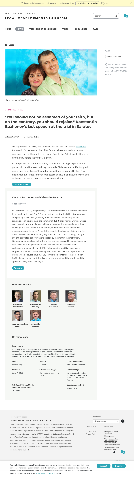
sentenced (81, 146)
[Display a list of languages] (104, 3)
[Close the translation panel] (131, 3)
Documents (81, 29)
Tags (95, 29)
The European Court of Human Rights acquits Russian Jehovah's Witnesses (112, 442)
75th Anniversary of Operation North (111, 448)
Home (8, 29)
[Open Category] (122, 421)
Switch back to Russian (87, 3)
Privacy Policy (91, 434)
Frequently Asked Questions (111, 432)
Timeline (18, 268)
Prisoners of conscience (42, 29)
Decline (118, 466)
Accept (103, 466)
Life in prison (109, 436)
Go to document (21, 184)
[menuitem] (7, 29)
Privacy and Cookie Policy (46, 473)
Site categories (100, 421)
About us (92, 431)
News (20, 29)
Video (65, 29)
